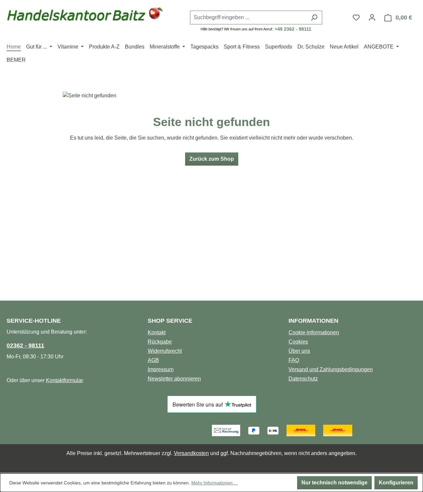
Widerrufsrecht (165, 351)
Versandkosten (191, 453)
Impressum (160, 369)
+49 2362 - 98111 (293, 29)
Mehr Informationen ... (214, 482)
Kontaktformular (64, 380)
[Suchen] (314, 17)
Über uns (299, 351)
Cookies (298, 341)
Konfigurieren (396, 482)
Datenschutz (303, 378)
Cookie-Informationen (313, 332)
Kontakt (157, 332)
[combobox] (248, 17)
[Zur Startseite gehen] (85, 16)
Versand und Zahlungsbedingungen (330, 369)
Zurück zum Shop (211, 159)
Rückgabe (160, 341)
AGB (153, 360)
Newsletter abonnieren (174, 378)
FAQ (293, 360)
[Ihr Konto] (372, 17)
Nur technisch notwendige (334, 482)
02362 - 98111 (25, 345)
